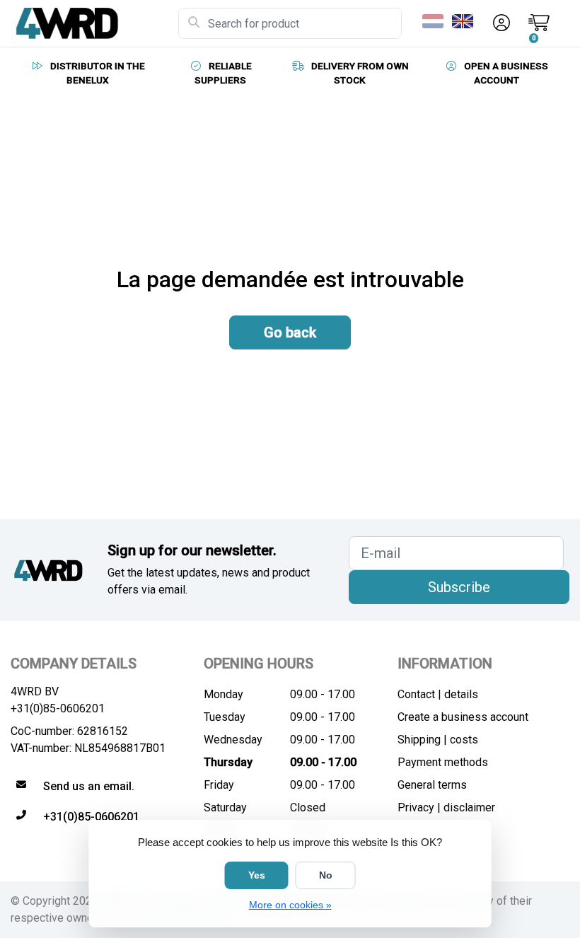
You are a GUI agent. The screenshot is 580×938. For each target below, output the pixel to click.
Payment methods (443, 762)
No (325, 875)
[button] (499, 23)
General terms (432, 785)
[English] (465, 21)
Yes (256, 875)
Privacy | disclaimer (446, 807)
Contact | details (438, 694)
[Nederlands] (435, 21)
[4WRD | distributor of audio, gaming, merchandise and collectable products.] (94, 23)
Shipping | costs (438, 739)
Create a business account (463, 717)
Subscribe (459, 587)
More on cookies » (290, 904)
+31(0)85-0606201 (58, 708)
